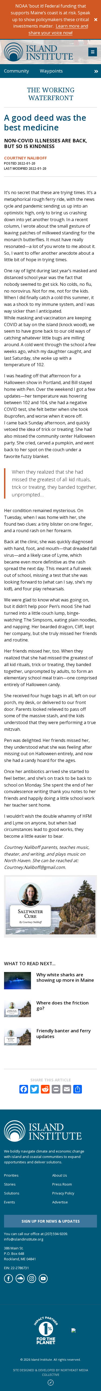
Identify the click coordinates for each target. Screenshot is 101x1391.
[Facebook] (8, 1281)
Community (16, 71)
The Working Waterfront (50, 93)
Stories (10, 1184)
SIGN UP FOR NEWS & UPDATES (51, 1221)
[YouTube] (43, 1281)
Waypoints (51, 71)
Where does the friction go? (62, 1005)
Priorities (11, 1175)
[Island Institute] (42, 51)
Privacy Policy (63, 1193)
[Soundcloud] (20, 1281)
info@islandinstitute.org (23, 1239)
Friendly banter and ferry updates (63, 1033)
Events (9, 1202)
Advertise (60, 1202)
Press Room (62, 1184)
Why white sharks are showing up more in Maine (65, 977)
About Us (59, 1175)
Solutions (11, 1193)
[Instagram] (31, 1281)
